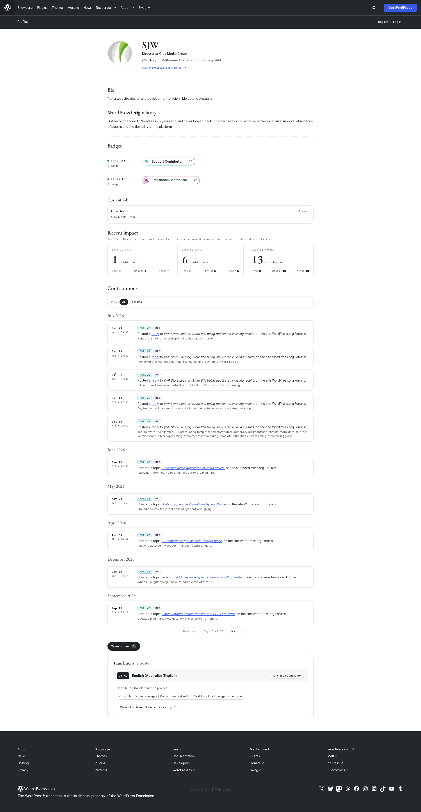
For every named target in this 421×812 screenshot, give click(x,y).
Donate (257, 763)
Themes (101, 756)
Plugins (100, 763)
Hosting (23, 763)
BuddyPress (338, 770)
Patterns (101, 770)
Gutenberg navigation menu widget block (192, 541)
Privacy (23, 770)
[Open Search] (373, 7)
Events (255, 756)
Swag (256, 770)
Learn (177, 749)
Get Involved (259, 749)
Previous (189, 631)
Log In (397, 21)
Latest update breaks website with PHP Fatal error (198, 614)
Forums (137, 302)
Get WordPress (400, 7)
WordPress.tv (184, 770)
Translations (123, 646)
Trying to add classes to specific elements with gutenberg (203, 577)
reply (155, 334)
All (123, 302)
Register (384, 21)
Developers (181, 763)
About (22, 749)
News (22, 756)
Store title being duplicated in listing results (193, 468)
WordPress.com (341, 749)
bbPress (335, 763)
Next (234, 631)
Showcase (102, 749)
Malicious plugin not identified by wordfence (194, 504)
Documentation (184, 756)
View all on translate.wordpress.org (146, 707)
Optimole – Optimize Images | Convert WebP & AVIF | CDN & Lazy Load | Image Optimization (181, 696)
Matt (333, 756)
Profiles (23, 21)
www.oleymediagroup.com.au (162, 67)
